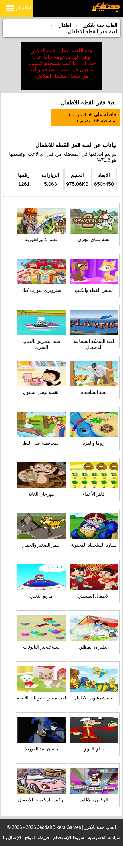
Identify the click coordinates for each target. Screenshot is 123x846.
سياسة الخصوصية (104, 837)
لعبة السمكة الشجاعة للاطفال (94, 344)
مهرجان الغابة (41, 494)
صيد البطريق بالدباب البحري (41, 344)
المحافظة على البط (41, 443)
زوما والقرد (93, 443)
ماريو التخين (41, 596)
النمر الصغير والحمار (41, 545)
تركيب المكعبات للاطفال (41, 799)
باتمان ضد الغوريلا (41, 748)
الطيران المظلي (94, 647)
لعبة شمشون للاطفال (93, 697)
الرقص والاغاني (93, 799)
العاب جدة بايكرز (100, 25)
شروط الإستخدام (68, 837)
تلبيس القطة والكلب (94, 290)
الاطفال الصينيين (94, 596)
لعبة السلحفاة (94, 392)
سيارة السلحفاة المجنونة (94, 545)
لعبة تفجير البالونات (41, 647)
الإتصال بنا (12, 837)
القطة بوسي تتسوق (41, 392)
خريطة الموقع (37, 837)
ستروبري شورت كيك (41, 290)
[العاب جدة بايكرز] (106, 11)
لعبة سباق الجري (94, 239)
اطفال (64, 25)
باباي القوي (93, 748)
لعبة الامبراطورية (41, 239)
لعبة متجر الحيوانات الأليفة (41, 697)
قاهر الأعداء (94, 494)
